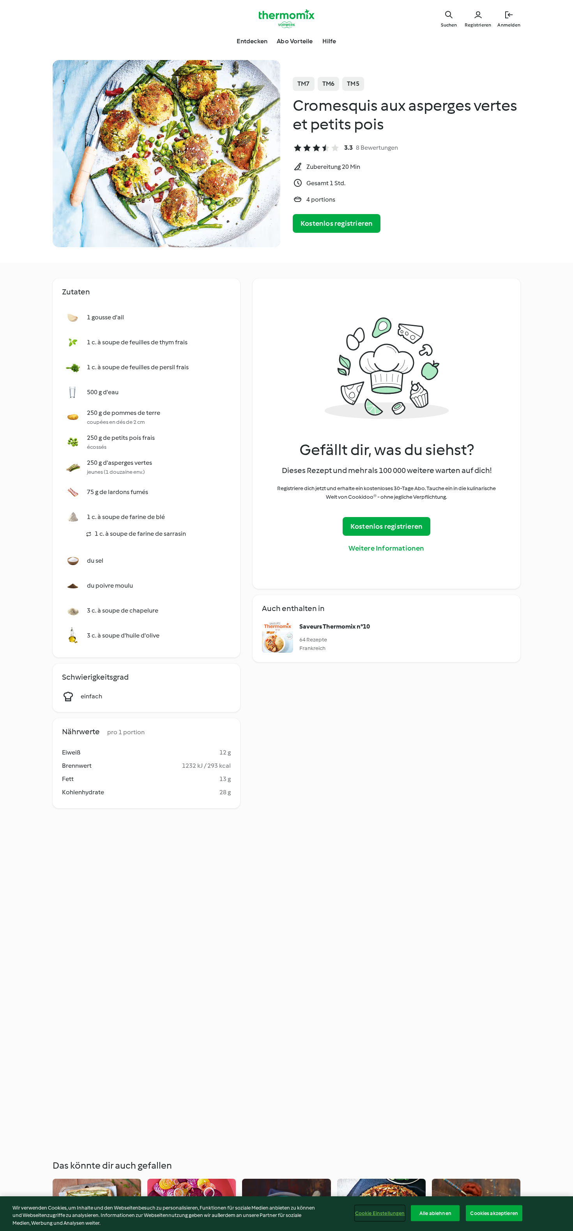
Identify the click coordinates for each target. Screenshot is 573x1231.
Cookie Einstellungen (380, 1213)
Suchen (449, 25)
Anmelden (508, 25)
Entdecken (252, 41)
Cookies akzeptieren (494, 1213)
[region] (286, 1213)
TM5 (353, 83)
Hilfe (329, 41)
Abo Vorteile (295, 41)
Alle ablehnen (435, 1213)
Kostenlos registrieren (337, 223)
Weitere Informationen (386, 548)
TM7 (303, 83)
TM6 (328, 83)
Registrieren (478, 25)
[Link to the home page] (286, 18)
